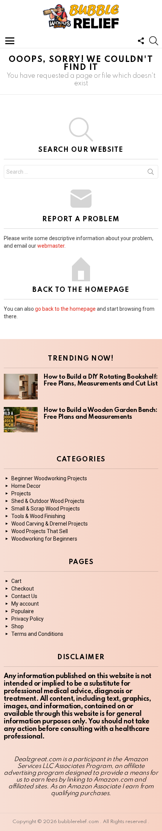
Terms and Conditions (37, 634)
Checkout (22, 589)
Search (150, 173)
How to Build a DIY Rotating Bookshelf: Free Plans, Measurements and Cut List (100, 380)
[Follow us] (140, 40)
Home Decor (26, 486)
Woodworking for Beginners (44, 539)
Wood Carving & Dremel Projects (49, 524)
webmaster (50, 246)
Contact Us (24, 596)
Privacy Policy (27, 619)
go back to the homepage (65, 309)
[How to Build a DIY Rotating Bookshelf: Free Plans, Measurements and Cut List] (21, 386)
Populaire (22, 611)
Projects (21, 493)
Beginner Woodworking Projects (49, 478)
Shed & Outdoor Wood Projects (47, 501)
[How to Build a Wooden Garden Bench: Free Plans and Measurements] (21, 420)
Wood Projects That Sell (39, 531)
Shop (17, 626)
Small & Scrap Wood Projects (45, 509)
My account (25, 604)
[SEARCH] (153, 40)
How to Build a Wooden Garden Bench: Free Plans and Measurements (100, 413)
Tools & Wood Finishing (38, 516)
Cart (16, 581)
